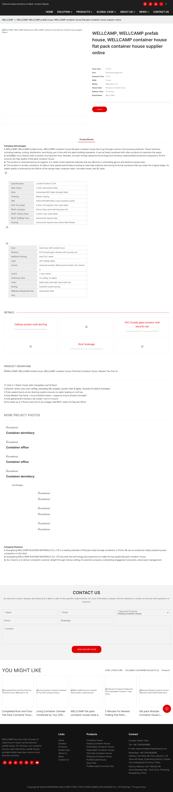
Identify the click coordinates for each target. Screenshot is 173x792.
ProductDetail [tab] (86, 139)
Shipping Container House (99, 756)
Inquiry (99, 109)
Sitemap (126, 787)
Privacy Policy (139, 787)
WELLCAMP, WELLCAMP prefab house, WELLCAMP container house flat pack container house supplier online (69, 19)
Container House (94, 740)
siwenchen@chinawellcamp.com (151, 748)
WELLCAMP (7, 19)
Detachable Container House (100, 746)
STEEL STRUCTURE (113, 670)
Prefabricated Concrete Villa (100, 766)
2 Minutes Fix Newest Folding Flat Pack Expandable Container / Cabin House (118, 713)
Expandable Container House (100, 750)
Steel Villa (91, 763)
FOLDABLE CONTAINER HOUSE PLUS (142, 670)
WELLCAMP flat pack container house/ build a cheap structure (84, 713)
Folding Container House (98, 743)
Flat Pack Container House (99, 753)
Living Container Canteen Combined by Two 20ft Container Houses (51, 713)
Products (166, 670)
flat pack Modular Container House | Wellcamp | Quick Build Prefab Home (152, 713)
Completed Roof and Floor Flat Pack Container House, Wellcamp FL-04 (17, 713)
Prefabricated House (96, 759)
